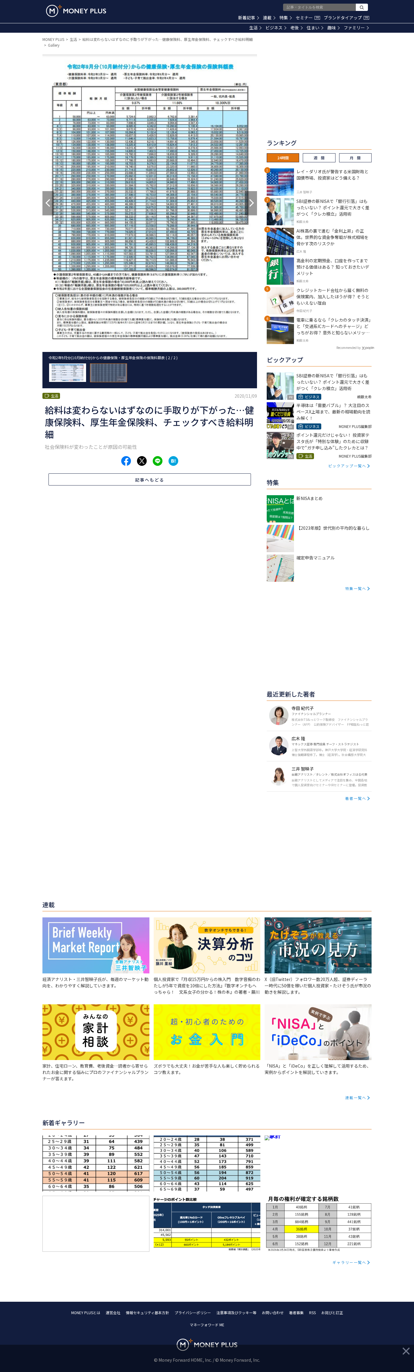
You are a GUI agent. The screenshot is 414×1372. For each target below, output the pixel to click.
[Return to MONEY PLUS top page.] (76, 11)
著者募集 (296, 1312)
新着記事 (246, 18)
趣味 (331, 28)
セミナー (307, 18)
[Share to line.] (157, 461)
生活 (253, 28)
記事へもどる (149, 480)
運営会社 (113, 1312)
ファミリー (354, 28)
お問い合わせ (273, 1312)
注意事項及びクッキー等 (236, 1312)
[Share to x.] (142, 461)
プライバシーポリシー (193, 1312)
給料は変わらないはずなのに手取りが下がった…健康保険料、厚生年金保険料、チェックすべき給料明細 (167, 39)
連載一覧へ (355, 1097)
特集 (283, 18)
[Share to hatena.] (173, 461)
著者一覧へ (355, 798)
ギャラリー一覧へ (349, 1262)
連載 (267, 18)
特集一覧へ (355, 588)
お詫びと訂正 (332, 1312)
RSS (312, 1312)
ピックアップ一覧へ (347, 465)
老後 (294, 28)
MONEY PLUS (53, 39)
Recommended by (348, 347)
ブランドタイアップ (346, 18)
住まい (313, 28)
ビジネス (273, 28)
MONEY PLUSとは (85, 1312)
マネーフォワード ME (207, 1324)
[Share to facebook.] (126, 461)
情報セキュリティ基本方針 (147, 1312)
